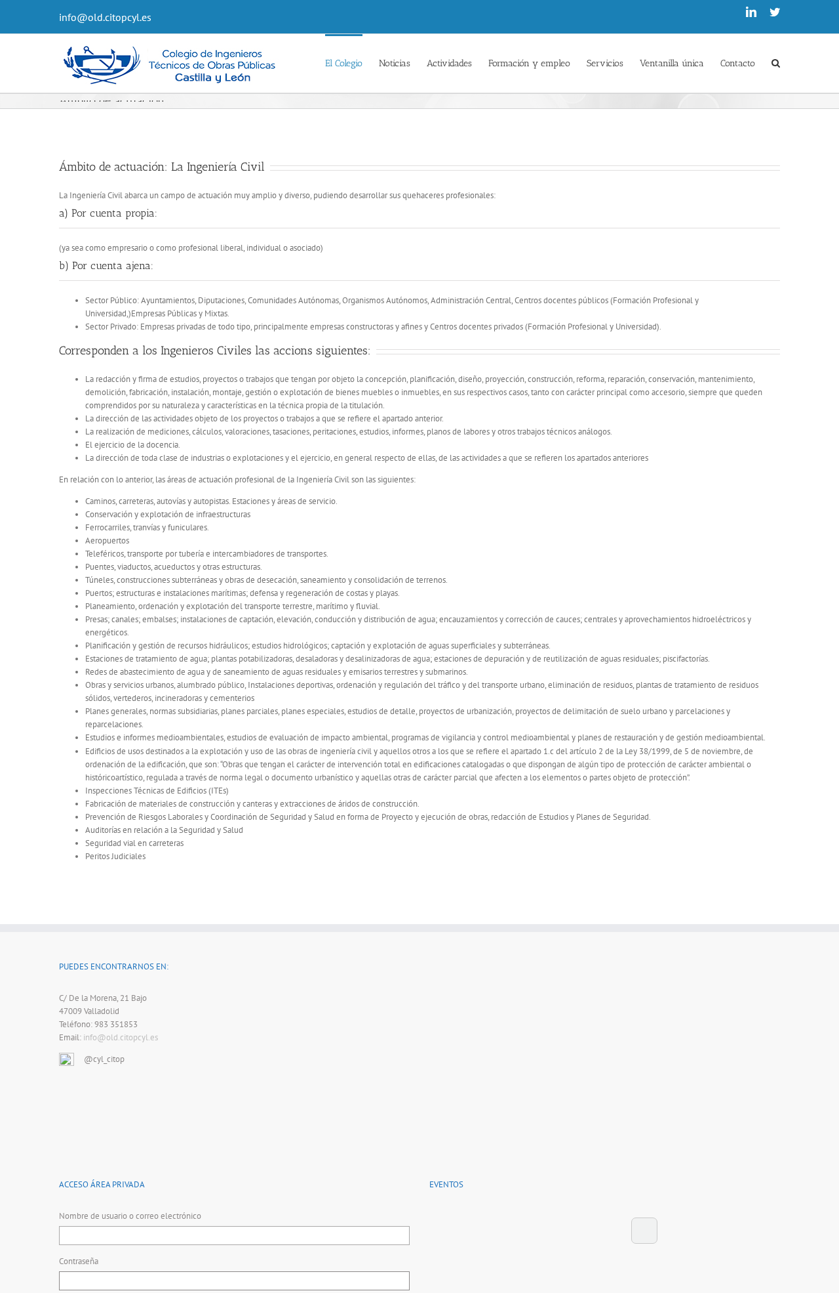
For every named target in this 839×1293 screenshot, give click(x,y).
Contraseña (78, 1261)
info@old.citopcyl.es (105, 17)
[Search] (775, 62)
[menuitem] (352, 62)
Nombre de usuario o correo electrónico (130, 1215)
